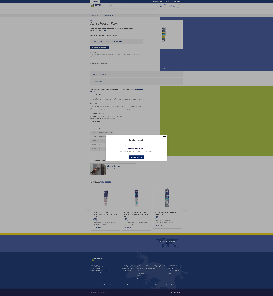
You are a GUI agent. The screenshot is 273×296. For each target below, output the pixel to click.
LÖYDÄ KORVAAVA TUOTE (136, 157)
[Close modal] (164, 138)
